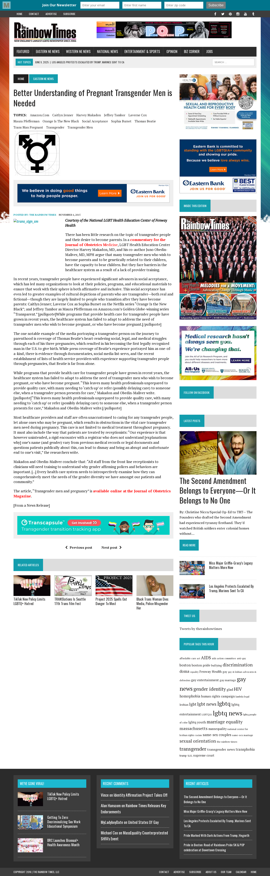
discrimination (238, 665)
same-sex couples (217, 734)
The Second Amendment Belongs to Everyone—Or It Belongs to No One (218, 490)
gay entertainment (205, 680)
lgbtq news (227, 713)
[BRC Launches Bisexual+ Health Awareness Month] (30, 850)
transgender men (80, 127)
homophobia (190, 696)
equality (194, 671)
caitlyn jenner (62, 115)
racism (198, 735)
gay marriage (228, 680)
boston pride (201, 665)
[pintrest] (230, 13)
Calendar (241, 872)
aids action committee (224, 658)
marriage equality (225, 722)
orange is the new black (61, 121)
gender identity (209, 689)
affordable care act (190, 658)
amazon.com (39, 115)
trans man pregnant (28, 127)
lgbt (192, 704)
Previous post (81, 547)
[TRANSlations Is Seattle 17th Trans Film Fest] (72, 593)
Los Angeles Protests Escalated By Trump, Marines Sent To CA (231, 588)
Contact (34, 14)
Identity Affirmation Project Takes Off (140, 795)
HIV (238, 689)
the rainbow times (227, 741)
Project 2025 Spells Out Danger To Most (111, 601)
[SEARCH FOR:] (233, 61)
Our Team (226, 872)
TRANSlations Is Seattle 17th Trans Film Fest (70, 601)
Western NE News (78, 51)
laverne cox (137, 115)
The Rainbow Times (42, 214)
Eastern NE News (47, 51)
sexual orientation (198, 741)
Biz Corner (192, 51)
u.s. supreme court (201, 755)
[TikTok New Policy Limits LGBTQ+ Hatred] (32, 593)
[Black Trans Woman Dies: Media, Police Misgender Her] (154, 593)
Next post (109, 547)
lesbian (184, 705)
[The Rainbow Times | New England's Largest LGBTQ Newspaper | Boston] (52, 32)
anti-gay (241, 658)
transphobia (245, 749)
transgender (55, 127)
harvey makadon (88, 115)
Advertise (51, 14)
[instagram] (238, 13)
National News (107, 51)
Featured (23, 51)
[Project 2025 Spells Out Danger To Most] (114, 593)
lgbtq (224, 703)
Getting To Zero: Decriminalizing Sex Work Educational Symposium (63, 822)
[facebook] (215, 13)
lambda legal (242, 696)
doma (184, 671)
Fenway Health (210, 671)
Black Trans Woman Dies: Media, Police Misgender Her (152, 604)
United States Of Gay (143, 822)
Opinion (171, 51)
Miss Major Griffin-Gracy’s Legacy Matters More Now (230, 565)
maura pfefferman (26, 121)
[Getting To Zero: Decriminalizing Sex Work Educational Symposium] (30, 827)
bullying (216, 665)
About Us (211, 872)
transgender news (221, 749)
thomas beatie (145, 121)
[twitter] (222, 13)
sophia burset (121, 121)
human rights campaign (218, 696)
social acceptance (95, 121)
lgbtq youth (197, 722)
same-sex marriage (242, 735)
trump (183, 755)
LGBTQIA (207, 714)
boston (185, 665)
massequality (217, 729)
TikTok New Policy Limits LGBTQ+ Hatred (29, 601)
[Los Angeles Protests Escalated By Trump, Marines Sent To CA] (192, 595)
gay (225, 672)
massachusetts (194, 728)
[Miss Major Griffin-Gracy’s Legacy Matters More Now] (192, 572)
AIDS (206, 658)
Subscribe (69, 14)
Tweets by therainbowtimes (201, 628)
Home (19, 14)
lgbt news (206, 704)
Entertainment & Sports (142, 51)
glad (230, 689)
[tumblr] (253, 13)
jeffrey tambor (114, 115)
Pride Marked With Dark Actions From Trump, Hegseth (216, 835)
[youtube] (245, 13)
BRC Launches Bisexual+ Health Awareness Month (63, 842)
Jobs (209, 51)
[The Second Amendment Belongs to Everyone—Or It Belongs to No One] (218, 471)
